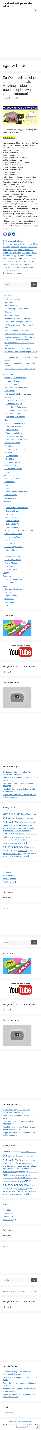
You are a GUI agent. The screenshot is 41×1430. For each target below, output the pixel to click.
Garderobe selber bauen (15, 400)
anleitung (8, 813)
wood (31, 267)
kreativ (8, 843)
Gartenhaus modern (21, 828)
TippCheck (7, 501)
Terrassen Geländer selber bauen (19, 394)
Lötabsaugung (10, 482)
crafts (5, 250)
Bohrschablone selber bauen (17, 508)
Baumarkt (24, 814)
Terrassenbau (9, 391)
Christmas (23, 247)
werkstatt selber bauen (29, 853)
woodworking (25, 856)
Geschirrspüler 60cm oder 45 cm (17, 348)
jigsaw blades (8, 256)
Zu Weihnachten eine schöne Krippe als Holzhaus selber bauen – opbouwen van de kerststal (19, 86)
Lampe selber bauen (12, 557)
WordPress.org (8, 882)
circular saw (32, 247)
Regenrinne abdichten (14, 433)
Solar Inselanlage (11, 570)
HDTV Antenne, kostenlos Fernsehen (18, 530)
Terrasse (7, 592)
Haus (6, 420)
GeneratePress (21, 1427)
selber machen (19, 846)
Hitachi (5, 253)
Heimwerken (9, 833)
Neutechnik (12, 261)
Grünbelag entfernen (14, 514)
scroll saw (10, 264)
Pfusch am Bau (12, 430)
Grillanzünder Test (13, 524)
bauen (17, 813)
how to (35, 840)
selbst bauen (31, 847)
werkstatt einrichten (12, 853)
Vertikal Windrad (10, 563)
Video (5, 586)
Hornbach (28, 840)
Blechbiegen (11, 459)
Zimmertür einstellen (14, 413)
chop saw (6, 247)
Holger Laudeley (34, 834)
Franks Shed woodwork (27, 822)
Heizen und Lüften (11, 315)
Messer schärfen (10, 550)
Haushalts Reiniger (13, 527)
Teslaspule (8, 566)
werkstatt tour (7, 856)
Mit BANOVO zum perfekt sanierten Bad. (18, 1291)
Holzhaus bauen (10, 302)
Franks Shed (10, 821)
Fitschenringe (9, 540)
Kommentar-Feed (9, 879)
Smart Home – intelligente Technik (17, 322)
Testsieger (7, 576)
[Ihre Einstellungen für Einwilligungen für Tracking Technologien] (37, 1426)
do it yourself (12, 818)
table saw (15, 267)
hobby (28, 834)
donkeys (21, 250)
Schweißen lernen (13, 462)
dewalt (10, 250)
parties (20, 261)
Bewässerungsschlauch (13, 547)
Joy (34, 256)
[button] (5, 234)
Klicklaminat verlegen (14, 404)
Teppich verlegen (11, 596)
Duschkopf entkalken (14, 426)
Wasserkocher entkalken (15, 423)
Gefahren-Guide (10, 305)
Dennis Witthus (32, 814)
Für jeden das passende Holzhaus (17, 318)
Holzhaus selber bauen (14, 241)
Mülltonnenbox (10, 465)
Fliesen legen (9, 602)
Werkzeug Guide (9, 475)
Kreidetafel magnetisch (13, 579)
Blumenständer (12, 456)
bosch (27, 244)
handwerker (26, 831)
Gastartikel (7, 296)
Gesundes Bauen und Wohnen (16, 331)
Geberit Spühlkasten (12, 443)
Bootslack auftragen (12, 381)
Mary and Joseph (15, 259)
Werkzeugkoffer (10, 498)
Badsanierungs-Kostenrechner (16, 309)
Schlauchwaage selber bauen (15, 491)
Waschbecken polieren (13, 534)
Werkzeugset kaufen (12, 478)
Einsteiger (20, 818)
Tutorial (14, 850)
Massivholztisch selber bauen (15, 387)
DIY (15, 250)
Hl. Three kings (15, 253)
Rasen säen (8, 472)
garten (6, 825)
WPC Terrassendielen (12, 299)
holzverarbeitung (9, 840)
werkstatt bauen (31, 850)
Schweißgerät (9, 488)
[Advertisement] (20, 36)
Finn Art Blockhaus (28, 818)
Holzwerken (9, 599)
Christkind (15, 247)
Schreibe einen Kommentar (15, 273)
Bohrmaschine (9, 543)
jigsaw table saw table (23, 256)
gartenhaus (15, 825)
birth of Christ (19, 244)
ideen (4, 843)
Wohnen (7, 397)
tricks (8, 850)
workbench (7, 270)
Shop (5, 573)
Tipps (6, 504)
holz (5, 837)
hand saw (29, 250)
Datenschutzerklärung (9, 1412)
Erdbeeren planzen (11, 384)
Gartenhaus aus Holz (26, 825)
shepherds (19, 264)
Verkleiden (8, 446)
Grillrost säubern (12, 521)
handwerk (18, 831)
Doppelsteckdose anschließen (17, 439)
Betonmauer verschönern (15, 449)
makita (5, 259)
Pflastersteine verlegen (13, 469)
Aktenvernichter (10, 583)
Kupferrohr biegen (13, 517)
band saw (9, 244)
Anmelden (7, 872)
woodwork (15, 856)
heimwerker (20, 834)
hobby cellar (26, 253)
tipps (5, 851)
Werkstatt (8, 452)
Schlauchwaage (10, 495)
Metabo (26, 259)
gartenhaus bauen (9, 828)
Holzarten (8, 312)
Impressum (12, 1422)
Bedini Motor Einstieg (12, 560)
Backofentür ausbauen (14, 511)
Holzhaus (10, 837)
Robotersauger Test (12, 537)
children (34, 244)
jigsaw (34, 253)
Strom (5, 553)
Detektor (7, 485)
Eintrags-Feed (8, 875)
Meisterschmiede (17, 843)
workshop (16, 270)
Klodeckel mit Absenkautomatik (18, 407)
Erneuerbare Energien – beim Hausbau (19, 334)
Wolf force (24, 267)
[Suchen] (34, 284)
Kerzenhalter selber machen (17, 410)
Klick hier (6, 672)
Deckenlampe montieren (15, 417)
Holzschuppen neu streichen (15, 378)
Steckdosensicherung (14, 436)
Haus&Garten (8, 374)
